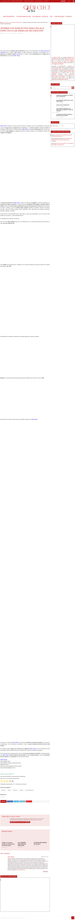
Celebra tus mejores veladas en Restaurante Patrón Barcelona (8, 844)
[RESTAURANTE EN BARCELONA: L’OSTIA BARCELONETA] (54, 101)
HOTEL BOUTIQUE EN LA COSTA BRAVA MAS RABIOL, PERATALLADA (62, 144)
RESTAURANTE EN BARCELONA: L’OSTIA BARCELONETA (64, 101)
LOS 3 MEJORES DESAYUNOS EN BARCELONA (22, 844)
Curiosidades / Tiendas (63, 16)
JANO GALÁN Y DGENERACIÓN (62, 105)
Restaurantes (8, 16)
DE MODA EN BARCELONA (16, 22)
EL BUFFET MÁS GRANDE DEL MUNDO (40, 843)
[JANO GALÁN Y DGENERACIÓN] (54, 105)
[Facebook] (61, 1)
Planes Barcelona (23, 16)
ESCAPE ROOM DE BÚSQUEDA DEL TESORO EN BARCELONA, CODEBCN (62, 140)
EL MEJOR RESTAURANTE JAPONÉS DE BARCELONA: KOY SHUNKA (64, 115)
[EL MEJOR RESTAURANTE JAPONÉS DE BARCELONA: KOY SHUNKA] (54, 115)
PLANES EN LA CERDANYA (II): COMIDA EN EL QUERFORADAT (64, 96)
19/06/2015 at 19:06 (44, 856)
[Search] (73, 1)
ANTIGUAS (7, 22)
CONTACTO (46, 1)
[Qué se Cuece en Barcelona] (37, 8)
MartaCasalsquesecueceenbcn (35, 820)
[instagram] (64, 1)
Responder (45, 871)
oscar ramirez (11, 857)
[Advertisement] (25, 809)
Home (2, 22)
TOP (51, 16)
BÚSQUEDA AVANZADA (28, 1)
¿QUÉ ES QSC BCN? (39, 1)
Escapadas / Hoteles (40, 16)
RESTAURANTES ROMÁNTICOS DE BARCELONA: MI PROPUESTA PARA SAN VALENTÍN (64, 109)
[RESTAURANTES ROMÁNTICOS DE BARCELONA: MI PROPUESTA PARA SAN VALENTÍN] (54, 109)
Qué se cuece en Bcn (5, 33)
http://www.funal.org (20, 869)
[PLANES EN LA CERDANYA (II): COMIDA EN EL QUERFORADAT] (54, 97)
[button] (7, 42)
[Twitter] (63, 1)
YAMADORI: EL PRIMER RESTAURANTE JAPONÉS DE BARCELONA (62, 135)
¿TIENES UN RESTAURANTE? (17, 1)
